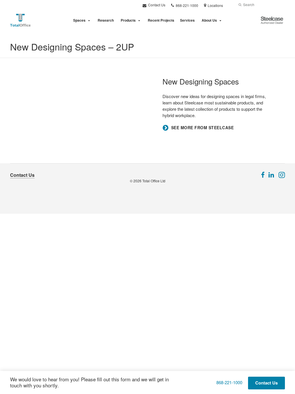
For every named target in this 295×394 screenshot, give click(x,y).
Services (187, 20)
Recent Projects (161, 20)
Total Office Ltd (153, 180)
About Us (209, 20)
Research (106, 20)
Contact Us (156, 4)
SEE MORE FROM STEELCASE (202, 127)
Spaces (79, 20)
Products (128, 20)
